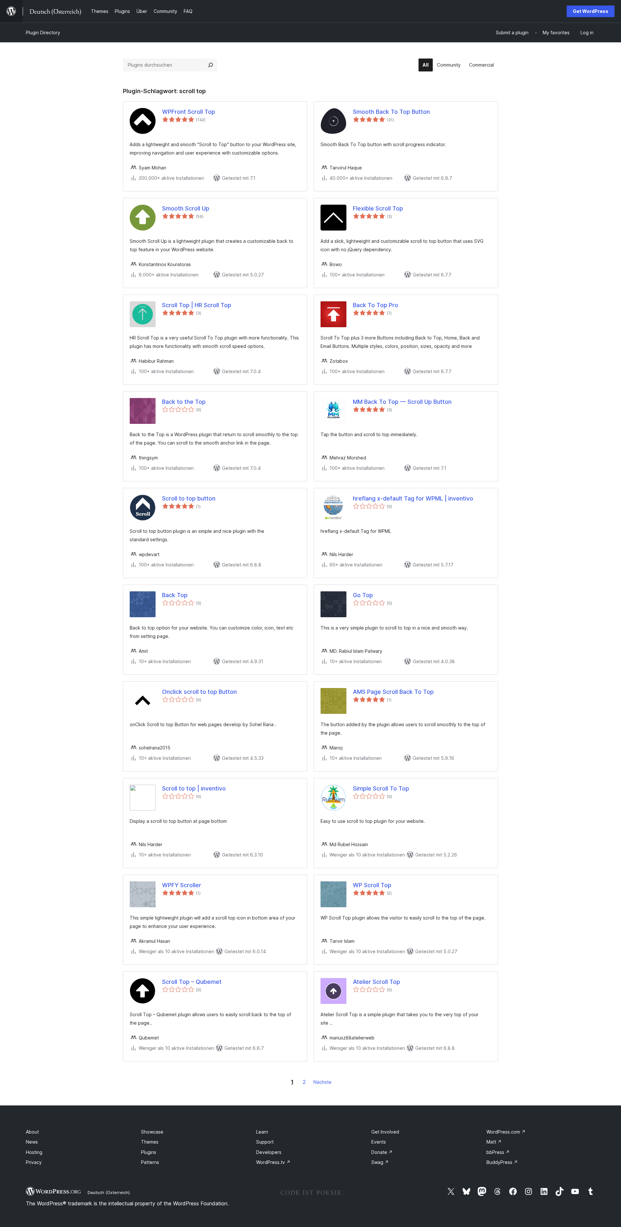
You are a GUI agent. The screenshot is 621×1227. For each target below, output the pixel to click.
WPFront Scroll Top (188, 111)
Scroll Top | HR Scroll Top (196, 305)
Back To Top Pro (375, 305)
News (32, 1142)
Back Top (175, 595)
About (32, 1132)
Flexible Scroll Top (378, 208)
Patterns (150, 1162)
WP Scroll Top (372, 885)
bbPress (498, 1152)
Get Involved (385, 1132)
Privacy (34, 1162)
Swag (380, 1162)
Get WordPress (590, 11)
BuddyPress (502, 1162)
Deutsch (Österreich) (109, 1192)
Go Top (363, 595)
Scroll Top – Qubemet (192, 981)
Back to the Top (184, 401)
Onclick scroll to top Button (199, 691)
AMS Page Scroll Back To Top (393, 691)
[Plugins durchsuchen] (210, 65)
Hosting (34, 1152)
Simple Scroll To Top (381, 788)
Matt (494, 1142)
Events (378, 1142)
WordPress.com (506, 1132)
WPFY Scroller (181, 885)
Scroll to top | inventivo (194, 788)
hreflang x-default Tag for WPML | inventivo (413, 498)
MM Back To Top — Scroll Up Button (402, 401)
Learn (262, 1132)
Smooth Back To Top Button (391, 111)
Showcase (152, 1132)
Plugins (148, 1152)
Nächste (322, 1082)
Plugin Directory (43, 32)
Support (265, 1142)
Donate (382, 1152)
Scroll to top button (188, 498)
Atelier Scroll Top (376, 981)
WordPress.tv (273, 1162)
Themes (149, 1142)
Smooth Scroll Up (185, 208)
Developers (268, 1152)
